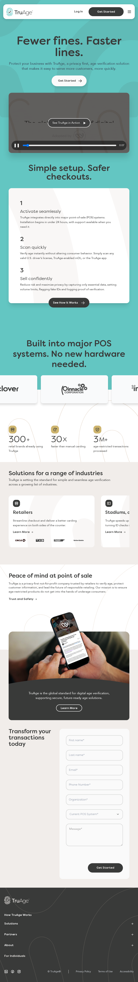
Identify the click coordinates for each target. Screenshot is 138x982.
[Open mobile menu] (129, 12)
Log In (78, 11)
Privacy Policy (83, 971)
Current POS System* (84, 814)
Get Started (106, 11)
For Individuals (14, 956)
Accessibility (127, 971)
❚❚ (17, 145)
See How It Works (65, 302)
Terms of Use (105, 971)
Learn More (21, 532)
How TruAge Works (18, 915)
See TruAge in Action (66, 123)
